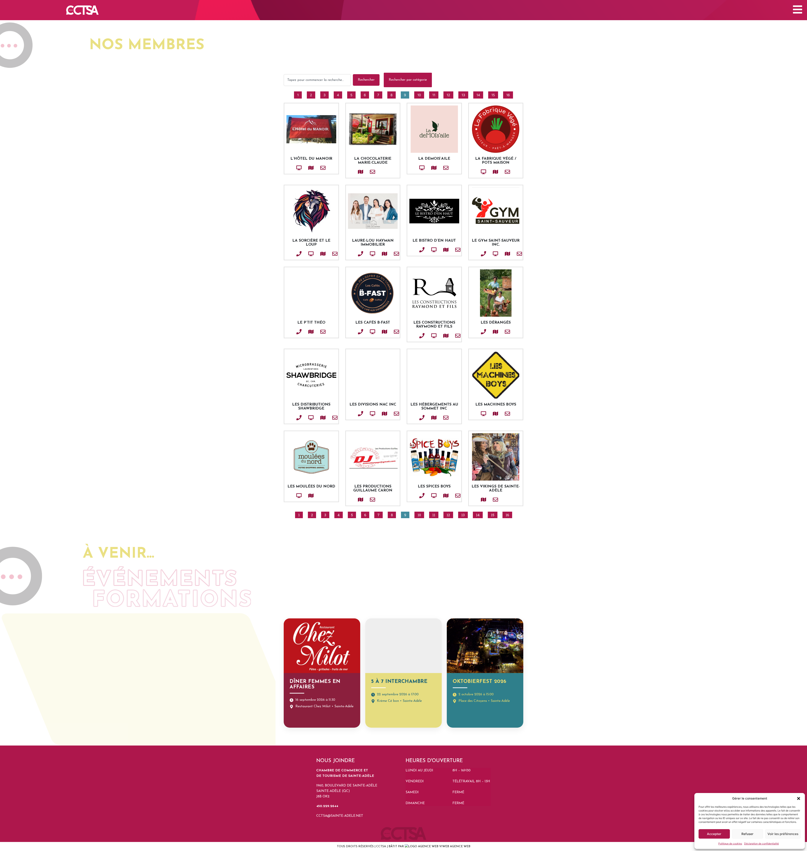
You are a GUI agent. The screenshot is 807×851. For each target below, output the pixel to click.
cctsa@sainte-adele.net (339, 816)
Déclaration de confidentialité (761, 843)
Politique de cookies (730, 843)
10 (420, 94)
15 (494, 94)
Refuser (747, 834)
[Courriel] (315, 167)
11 (435, 94)
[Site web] (291, 167)
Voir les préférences (782, 834)
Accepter (714, 834)
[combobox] (317, 80)
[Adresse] (303, 167)
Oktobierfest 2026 (479, 681)
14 (479, 94)
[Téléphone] (291, 253)
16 (509, 94)
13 (464, 94)
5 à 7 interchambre (399, 681)
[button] (798, 798)
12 (449, 94)
